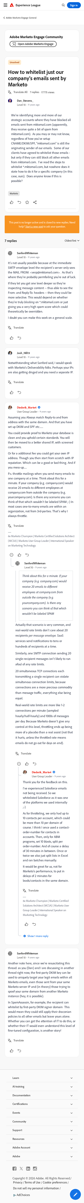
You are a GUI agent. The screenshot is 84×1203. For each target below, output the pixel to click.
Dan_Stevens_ (25, 100)
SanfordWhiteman (27, 253)
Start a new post (34, 226)
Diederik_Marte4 (26, 407)
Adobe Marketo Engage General (21, 17)
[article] (42, 296)
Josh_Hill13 (23, 353)
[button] (20, 92)
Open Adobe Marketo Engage (36, 44)
